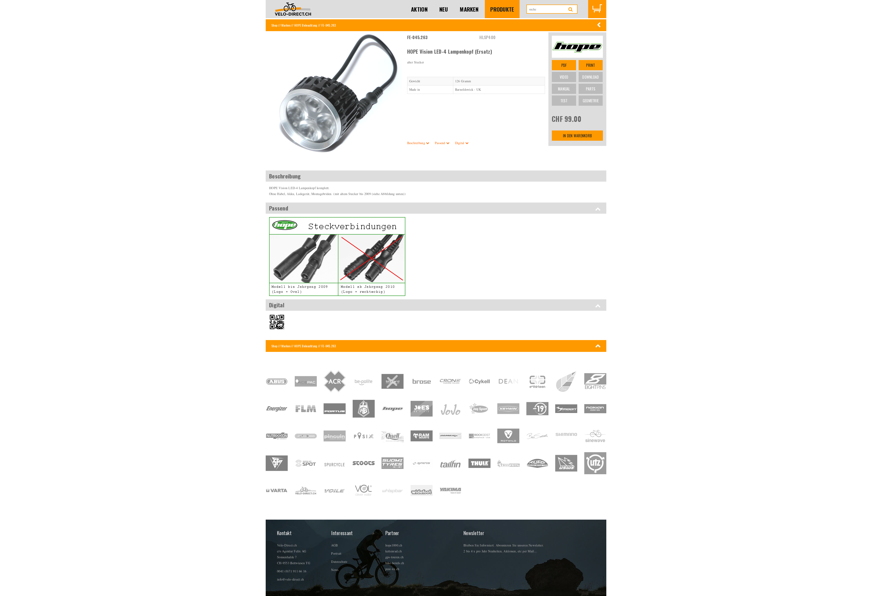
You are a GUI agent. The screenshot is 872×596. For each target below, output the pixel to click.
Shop (274, 25)
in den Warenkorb (577, 135)
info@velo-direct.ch (290, 579)
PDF (564, 65)
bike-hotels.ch (394, 563)
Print (590, 65)
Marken (469, 9)
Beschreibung (416, 143)
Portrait (336, 553)
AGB (334, 545)
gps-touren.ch (394, 557)
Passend (440, 143)
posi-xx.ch (392, 569)
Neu (443, 9)
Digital (460, 143)
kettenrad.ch (393, 551)
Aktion (419, 9)
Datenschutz (339, 561)
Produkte (502, 9)
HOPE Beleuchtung (305, 25)
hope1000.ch (393, 545)
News (334, 570)
